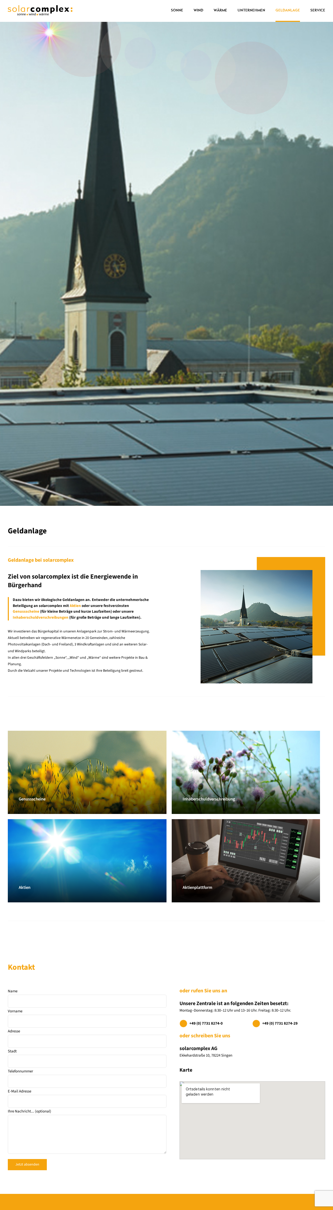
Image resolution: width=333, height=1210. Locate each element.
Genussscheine (26, 611)
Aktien (75, 606)
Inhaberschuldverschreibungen (40, 617)
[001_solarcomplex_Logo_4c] (40, 7)
